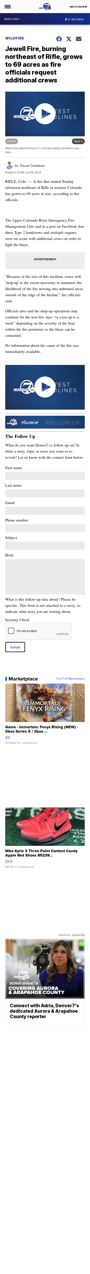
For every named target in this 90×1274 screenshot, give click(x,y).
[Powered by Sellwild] (78, 935)
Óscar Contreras (32, 166)
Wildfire (14, 38)
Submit (15, 647)
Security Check (17, 619)
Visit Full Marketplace (70, 678)
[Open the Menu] (7, 6)
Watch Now (77, 6)
